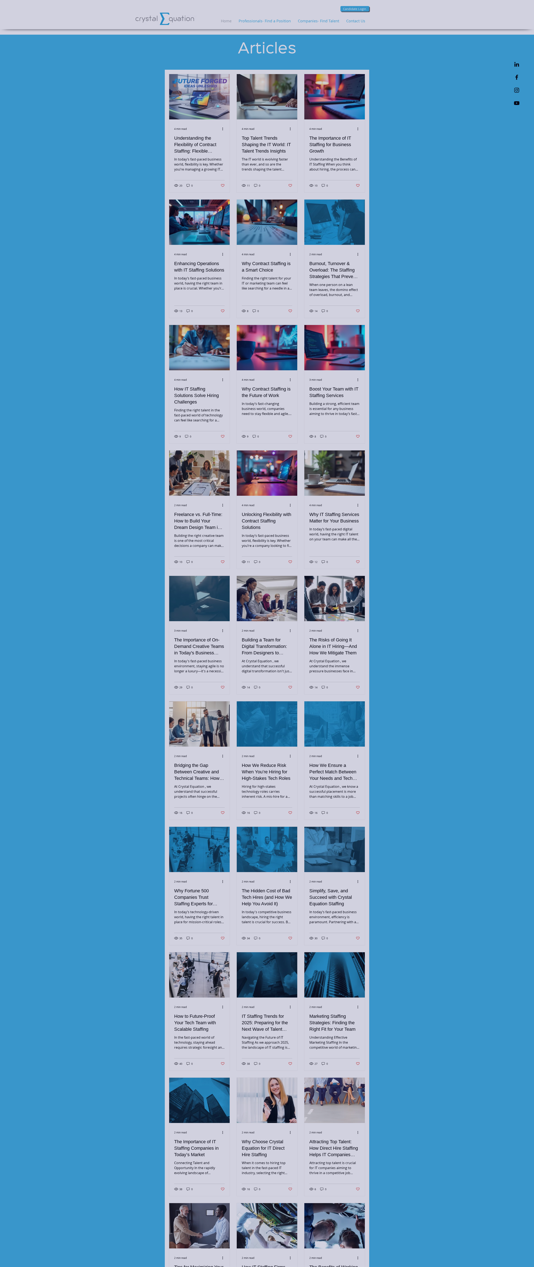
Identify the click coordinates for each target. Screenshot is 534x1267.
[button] (354, 584)
